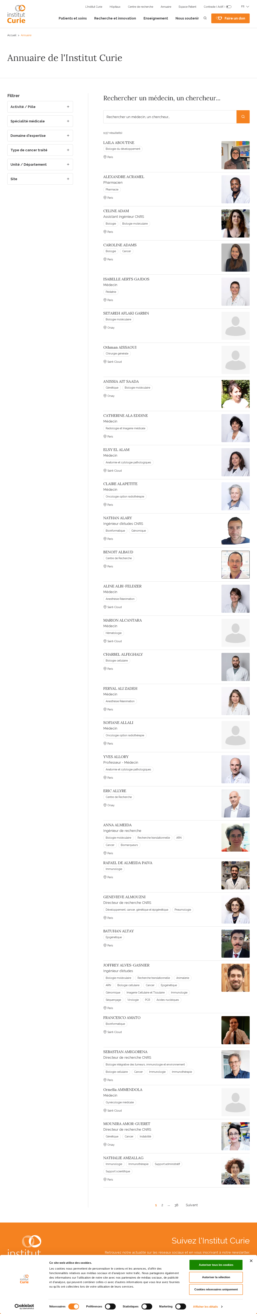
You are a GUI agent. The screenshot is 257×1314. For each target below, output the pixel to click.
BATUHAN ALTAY (118, 931)
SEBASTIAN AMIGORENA (125, 1051)
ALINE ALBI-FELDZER (122, 586)
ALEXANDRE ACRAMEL (123, 176)
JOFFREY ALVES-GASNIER (126, 965)
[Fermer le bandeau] (251, 1260)
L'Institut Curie (93, 6)
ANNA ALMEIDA (117, 824)
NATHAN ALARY (117, 517)
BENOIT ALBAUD (118, 552)
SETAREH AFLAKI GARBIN (126, 313)
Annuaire (166, 6)
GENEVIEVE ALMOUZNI (124, 896)
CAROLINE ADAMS (120, 244)
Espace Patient (187, 6)
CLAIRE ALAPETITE (120, 483)
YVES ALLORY (115, 756)
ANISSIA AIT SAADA (121, 381)
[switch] (110, 1307)
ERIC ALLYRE (114, 790)
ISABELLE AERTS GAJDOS (126, 279)
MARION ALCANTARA (122, 620)
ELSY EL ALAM (116, 449)
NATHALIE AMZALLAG (123, 1157)
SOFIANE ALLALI (118, 722)
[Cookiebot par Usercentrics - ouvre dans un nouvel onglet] (24, 1307)
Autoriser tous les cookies (216, 1264)
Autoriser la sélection (216, 1277)
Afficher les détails (205, 1306)
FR (242, 6)
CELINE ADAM (116, 210)
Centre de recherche (140, 6)
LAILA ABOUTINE (118, 142)
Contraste (214, 6)
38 (176, 1205)
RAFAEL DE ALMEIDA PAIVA (127, 862)
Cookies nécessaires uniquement (216, 1289)
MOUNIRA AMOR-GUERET (126, 1123)
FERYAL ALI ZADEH (120, 688)
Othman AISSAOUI (120, 347)
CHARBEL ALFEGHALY (123, 654)
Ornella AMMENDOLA (122, 1089)
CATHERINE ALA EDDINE (125, 415)
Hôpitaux (115, 6)
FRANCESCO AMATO (122, 1017)
